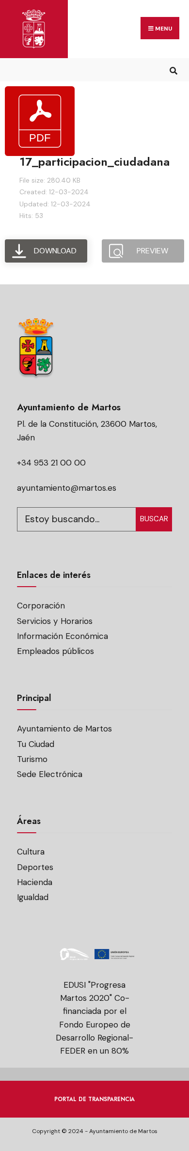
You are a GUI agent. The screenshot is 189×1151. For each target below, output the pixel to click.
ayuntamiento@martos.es (66, 487)
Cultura (31, 851)
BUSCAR (154, 519)
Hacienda (34, 882)
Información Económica (62, 636)
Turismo (32, 759)
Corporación (41, 605)
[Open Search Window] (173, 69)
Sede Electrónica (49, 774)
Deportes (35, 867)
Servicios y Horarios (55, 621)
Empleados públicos (55, 651)
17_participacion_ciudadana (94, 161)
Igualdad (32, 897)
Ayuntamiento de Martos (64, 728)
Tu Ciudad (35, 744)
